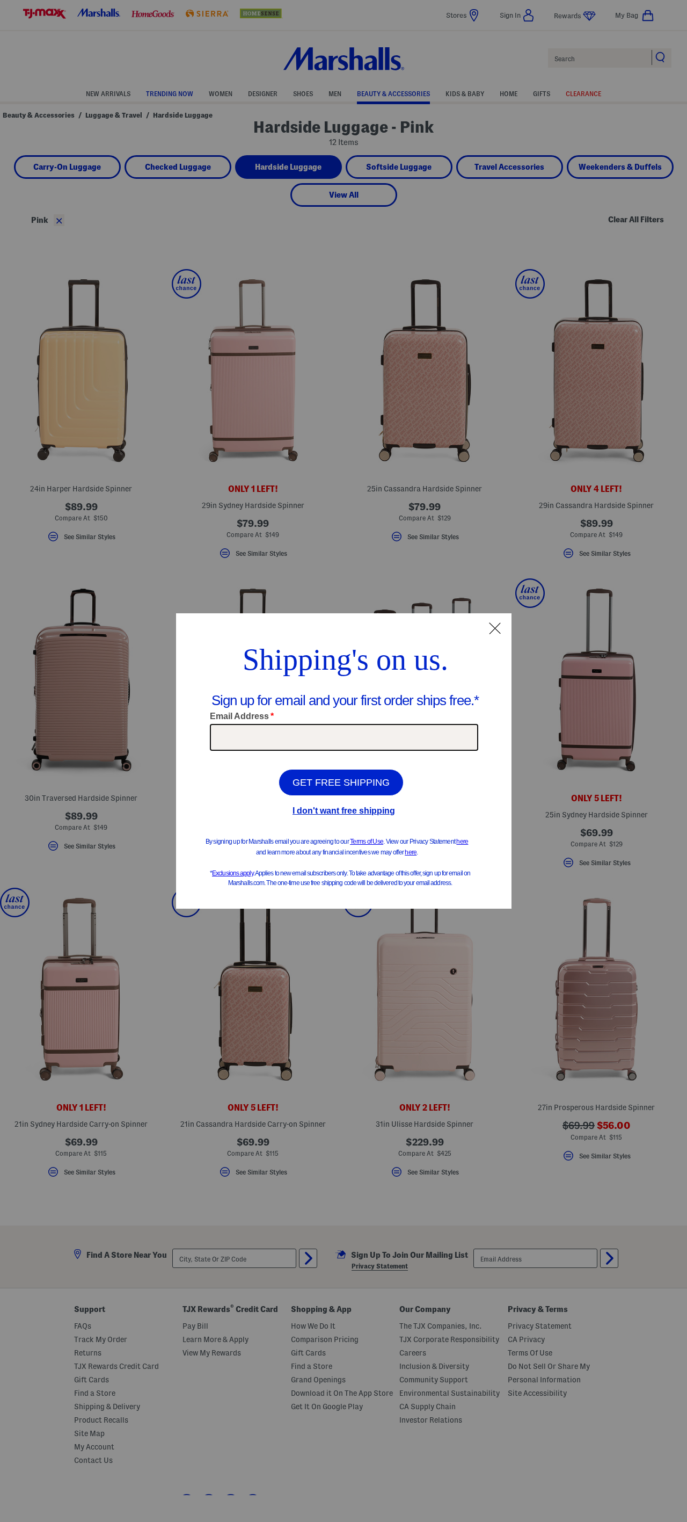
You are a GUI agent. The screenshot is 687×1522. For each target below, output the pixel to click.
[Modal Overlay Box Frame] (343, 761)
